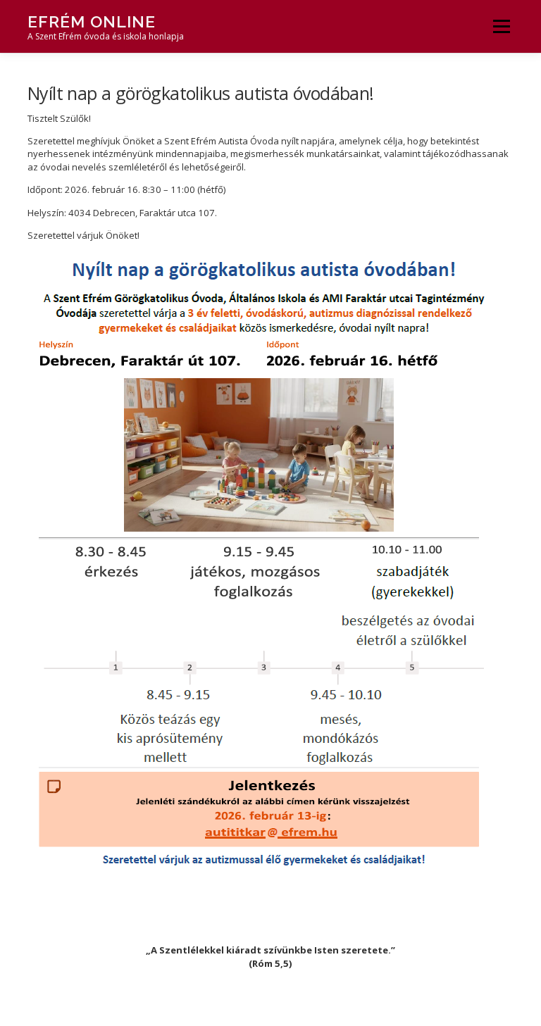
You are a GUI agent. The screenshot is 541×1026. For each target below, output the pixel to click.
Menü (501, 26)
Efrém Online (91, 21)
